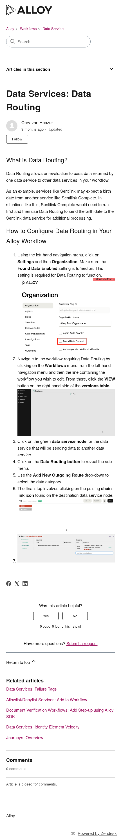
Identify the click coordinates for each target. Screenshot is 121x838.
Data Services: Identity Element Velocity (43, 727)
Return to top (18, 662)
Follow (17, 138)
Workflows (28, 28)
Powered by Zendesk (97, 833)
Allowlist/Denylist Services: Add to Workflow (46, 699)
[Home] (29, 10)
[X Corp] (16, 583)
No (75, 615)
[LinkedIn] (25, 583)
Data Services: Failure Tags (31, 689)
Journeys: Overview (24, 737)
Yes (46, 615)
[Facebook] (8, 583)
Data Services (54, 28)
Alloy (10, 28)
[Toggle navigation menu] (105, 10)
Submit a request (82, 643)
